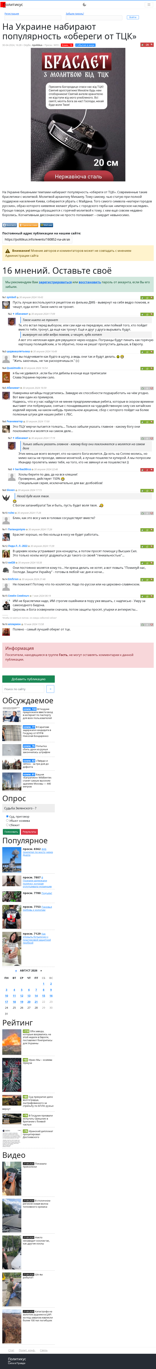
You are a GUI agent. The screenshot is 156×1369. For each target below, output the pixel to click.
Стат (11, 1350)
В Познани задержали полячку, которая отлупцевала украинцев (37, 882)
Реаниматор (15, 421)
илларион (14, 624)
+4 (147, 580)
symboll (11, 297)
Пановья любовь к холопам (37, 908)
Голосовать (11, 831)
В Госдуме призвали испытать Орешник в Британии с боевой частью (38, 1120)
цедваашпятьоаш (18, 351)
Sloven (11, 490)
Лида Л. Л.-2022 (17, 546)
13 (28, 995)
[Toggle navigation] (149, 4)
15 (43, 995)
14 (36, 995)
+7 (147, 546)
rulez (11, 512)
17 (6, 1002)
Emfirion (13, 579)
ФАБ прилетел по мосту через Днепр (38, 852)
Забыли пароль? (75, 13)
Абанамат (21, 313)
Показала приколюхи (34, 1165)
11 (14, 995)
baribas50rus (23, 469)
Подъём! (46, 893)
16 (51, 995)
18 (14, 1002)
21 (36, 1002)
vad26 (11, 562)
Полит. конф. (27, 1350)
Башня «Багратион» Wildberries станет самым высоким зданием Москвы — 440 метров (37, 780)
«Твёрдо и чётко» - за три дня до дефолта (36, 764)
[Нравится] (142, 44)
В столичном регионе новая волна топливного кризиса (36, 1203)
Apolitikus (37, 45)
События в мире (85, 45)
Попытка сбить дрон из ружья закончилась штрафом (36, 749)
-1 (147, 470)
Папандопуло (16, 529)
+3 (147, 298)
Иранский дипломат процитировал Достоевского (38, 1134)
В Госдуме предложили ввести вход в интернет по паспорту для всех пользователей (38, 713)
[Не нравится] (151, 44)
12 (21, 995)
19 (21, 1002)
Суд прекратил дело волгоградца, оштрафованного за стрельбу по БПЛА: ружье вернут (27, 1103)
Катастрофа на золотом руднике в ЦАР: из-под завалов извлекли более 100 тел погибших (38, 1316)
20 (28, 1002)
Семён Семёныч (18, 595)
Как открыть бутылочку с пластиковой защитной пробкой (37, 938)
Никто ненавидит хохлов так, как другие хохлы (36, 1240)
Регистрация (12, 13)
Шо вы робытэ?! (33, 1276)
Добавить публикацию (28, 679)
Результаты (29, 831)
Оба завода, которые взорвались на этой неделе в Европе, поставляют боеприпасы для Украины (37, 1037)
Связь (44, 1350)
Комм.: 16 (67, 45)
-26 (147, 44)
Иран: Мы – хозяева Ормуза (37, 1061)
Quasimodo (14, 368)
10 (6, 995)
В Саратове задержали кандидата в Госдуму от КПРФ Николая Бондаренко (37, 731)
